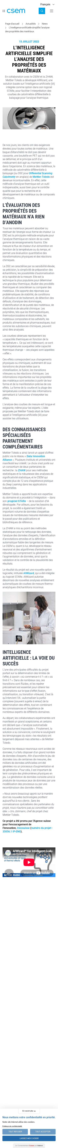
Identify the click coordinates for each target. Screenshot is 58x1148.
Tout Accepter (42, 1132)
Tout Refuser (15, 1132)
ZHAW (21, 470)
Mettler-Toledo (41, 176)
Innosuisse (23, 827)
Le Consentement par (29, 1145)
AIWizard (28, 573)
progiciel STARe (16, 501)
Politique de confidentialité (12, 1126)
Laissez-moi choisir (29, 1138)
